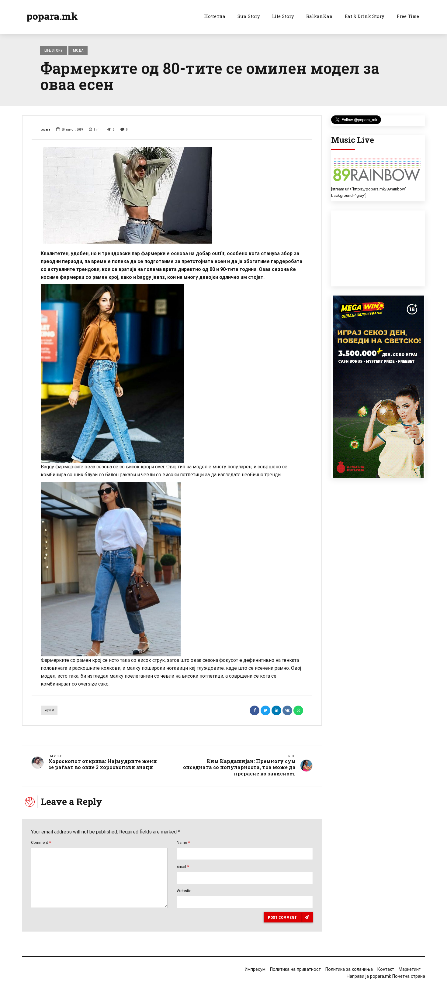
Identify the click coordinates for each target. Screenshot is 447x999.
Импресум (255, 969)
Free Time (408, 16)
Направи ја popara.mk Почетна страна (386, 976)
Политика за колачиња (349, 969)
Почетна (214, 16)
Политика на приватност (295, 969)
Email (183, 866)
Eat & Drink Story (364, 16)
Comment (41, 842)
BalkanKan (319, 16)
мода (78, 50)
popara (45, 130)
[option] (172, 195)
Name (183, 842)
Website (184, 890)
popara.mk (52, 15)
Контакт (385, 969)
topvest (49, 710)
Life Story (283, 16)
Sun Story (248, 16)
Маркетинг (410, 969)
